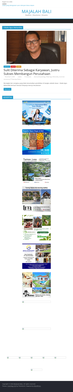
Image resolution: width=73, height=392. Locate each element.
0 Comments (27, 77)
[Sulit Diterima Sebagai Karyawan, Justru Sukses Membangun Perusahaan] (37, 32)
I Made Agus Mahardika (52, 77)
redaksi (20, 77)
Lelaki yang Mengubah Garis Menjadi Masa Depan (18, 6)
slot (15, 386)
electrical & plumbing (39, 77)
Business (7, 66)
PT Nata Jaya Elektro (15, 79)
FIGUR (13, 66)
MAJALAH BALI (36, 11)
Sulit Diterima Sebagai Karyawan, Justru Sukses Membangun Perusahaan (32, 72)
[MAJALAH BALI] (4, 21)
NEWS (18, 66)
